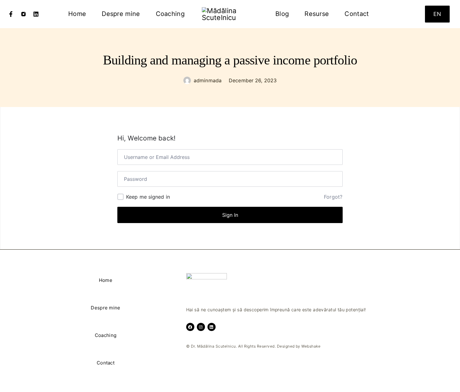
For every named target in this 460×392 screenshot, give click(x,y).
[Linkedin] (36, 14)
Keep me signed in (148, 197)
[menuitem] (77, 14)
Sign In (230, 215)
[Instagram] (23, 14)
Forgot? (333, 197)
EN (437, 14)
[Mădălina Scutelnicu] (230, 14)
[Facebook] (11, 14)
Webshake (310, 346)
